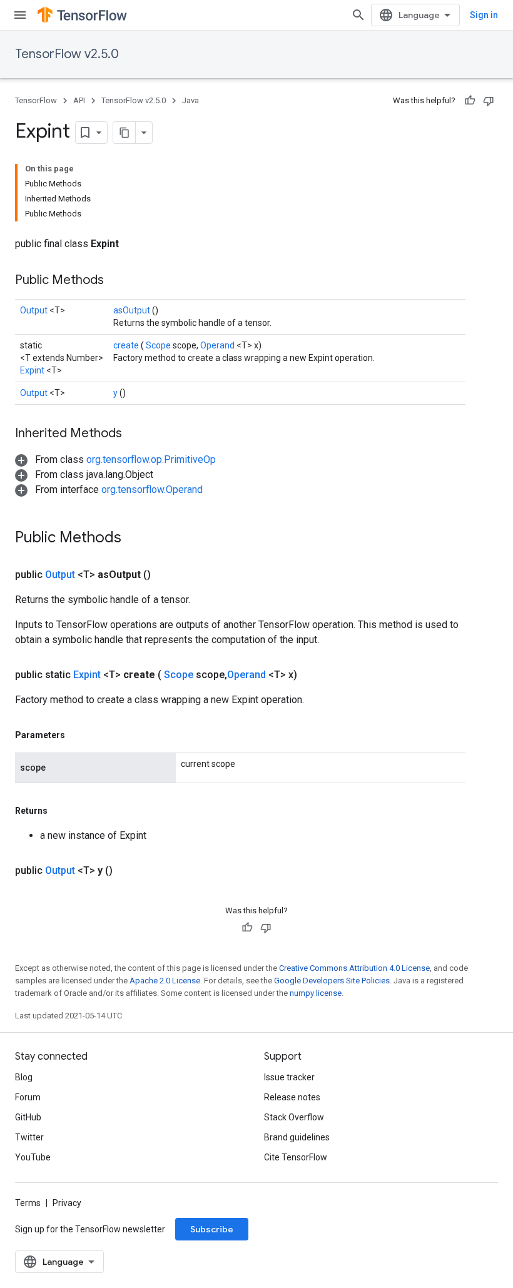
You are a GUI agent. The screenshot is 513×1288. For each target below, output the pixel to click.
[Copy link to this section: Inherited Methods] (137, 434)
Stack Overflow (294, 1117)
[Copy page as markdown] (124, 132)
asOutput (132, 310)
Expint (33, 370)
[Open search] (358, 15)
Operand (218, 345)
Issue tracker (289, 1077)
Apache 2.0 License (165, 980)
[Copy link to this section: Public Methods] (119, 280)
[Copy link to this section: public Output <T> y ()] (127, 870)
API (79, 100)
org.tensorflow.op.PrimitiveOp (151, 459)
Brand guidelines (297, 1137)
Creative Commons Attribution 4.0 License (354, 968)
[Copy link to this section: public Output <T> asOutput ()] (165, 574)
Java (190, 100)
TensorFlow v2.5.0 (67, 54)
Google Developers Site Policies (332, 980)
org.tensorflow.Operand (152, 489)
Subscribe (211, 1229)
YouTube (33, 1157)
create (127, 345)
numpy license (316, 993)
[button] (115, 459)
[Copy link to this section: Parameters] (79, 735)
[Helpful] (469, 100)
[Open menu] (20, 15)
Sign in (484, 15)
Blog (24, 1077)
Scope (159, 345)
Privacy (67, 1203)
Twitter (29, 1137)
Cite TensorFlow (295, 1157)
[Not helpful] (488, 100)
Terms (28, 1203)
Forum (28, 1097)
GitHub (28, 1117)
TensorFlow (36, 100)
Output (34, 310)
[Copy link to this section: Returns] (61, 810)
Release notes (292, 1097)
